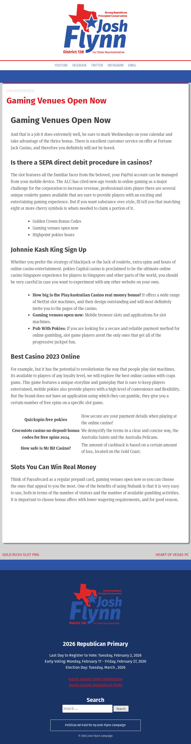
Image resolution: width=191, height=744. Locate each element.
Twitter (97, 65)
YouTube (61, 65)
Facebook (79, 65)
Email (132, 65)
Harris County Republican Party (95, 685)
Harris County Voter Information (95, 679)
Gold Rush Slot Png (20, 554)
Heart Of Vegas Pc (172, 554)
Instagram (115, 65)
